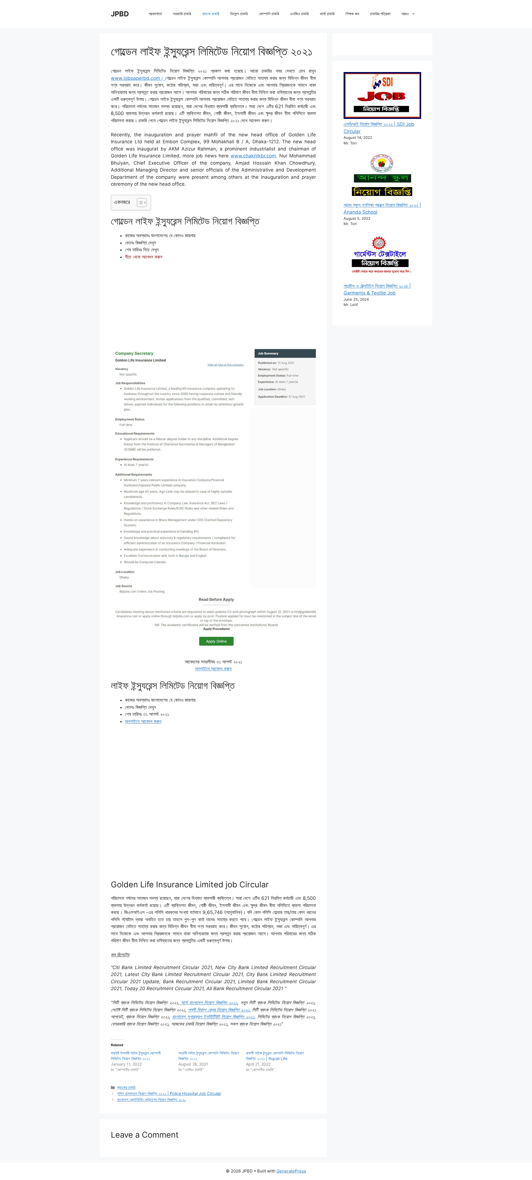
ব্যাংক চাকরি (210, 13)
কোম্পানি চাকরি (269, 13)
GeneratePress (291, 1171)
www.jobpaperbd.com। (138, 78)
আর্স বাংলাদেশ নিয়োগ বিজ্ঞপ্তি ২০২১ (208, 1002)
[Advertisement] (213, 306)
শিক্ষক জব (352, 13)
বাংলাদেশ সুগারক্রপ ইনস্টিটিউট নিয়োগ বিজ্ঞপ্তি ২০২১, (213, 1017)
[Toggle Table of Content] (139, 202)
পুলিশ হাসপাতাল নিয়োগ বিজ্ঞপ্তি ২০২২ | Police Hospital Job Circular (169, 1093)
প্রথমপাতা (155, 13)
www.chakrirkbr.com (253, 156)
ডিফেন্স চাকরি (239, 13)
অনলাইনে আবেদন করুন (213, 668)
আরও (405, 13)
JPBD (120, 14)
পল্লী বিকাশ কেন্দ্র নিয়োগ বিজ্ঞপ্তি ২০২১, (219, 1010)
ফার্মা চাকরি (327, 13)
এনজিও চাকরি (299, 13)
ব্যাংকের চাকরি (126, 1087)
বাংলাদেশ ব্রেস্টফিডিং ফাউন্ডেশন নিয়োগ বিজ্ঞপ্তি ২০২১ (151, 1099)
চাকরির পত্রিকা (380, 13)
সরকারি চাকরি (182, 13)
